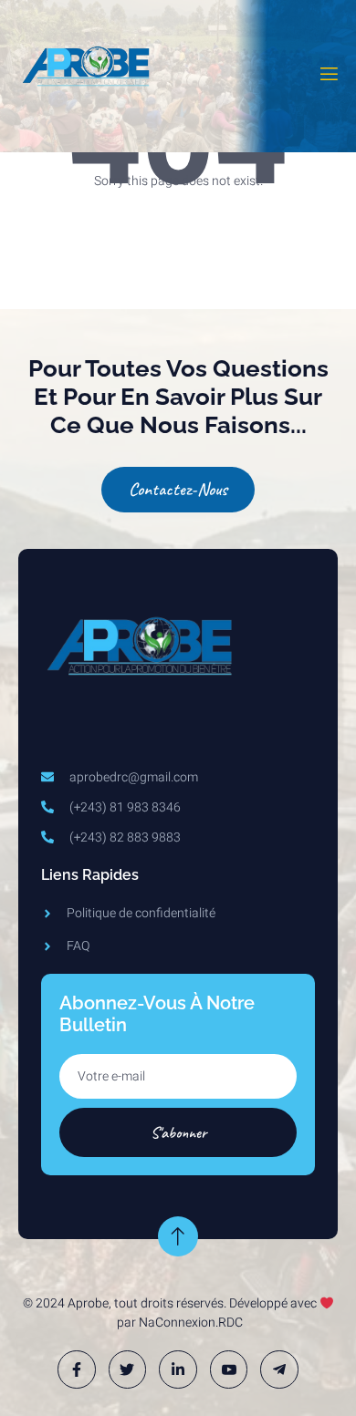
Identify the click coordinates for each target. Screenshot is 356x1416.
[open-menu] (328, 76)
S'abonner (178, 1132)
